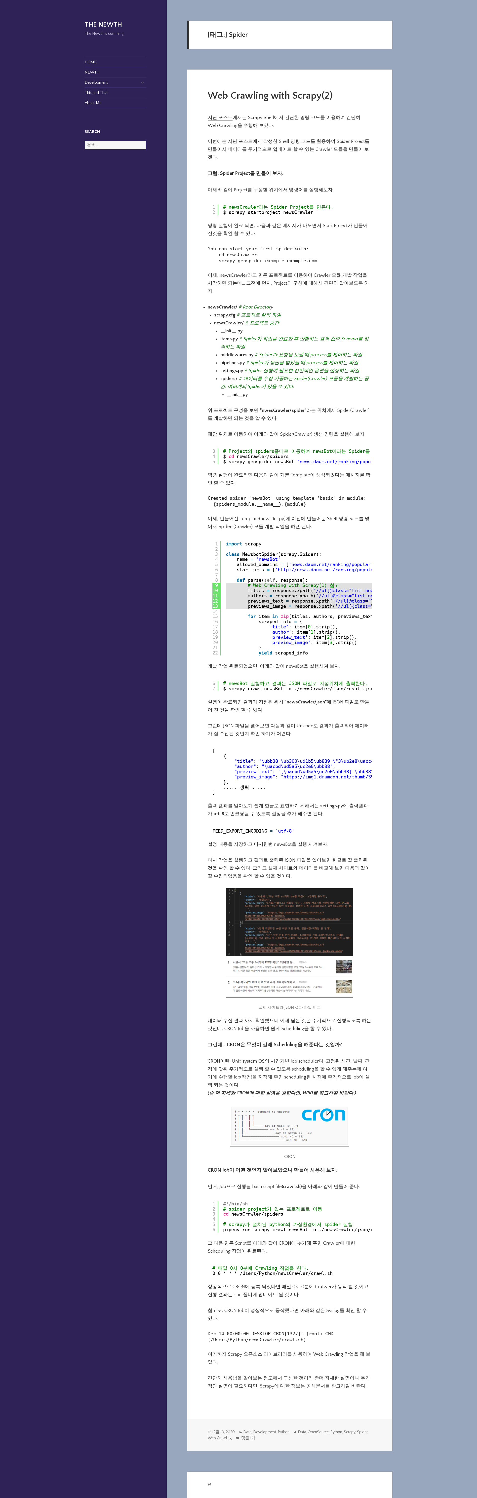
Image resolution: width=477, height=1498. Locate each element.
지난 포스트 (220, 117)
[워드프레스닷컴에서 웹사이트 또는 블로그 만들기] (209, 1485)
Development (96, 82)
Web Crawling (220, 1438)
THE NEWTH (103, 24)
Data (247, 1432)
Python (283, 1432)
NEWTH (92, 72)
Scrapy (349, 1432)
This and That (96, 92)
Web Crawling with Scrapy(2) (270, 95)
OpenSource (318, 1432)
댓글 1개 (247, 1438)
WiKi (308, 1093)
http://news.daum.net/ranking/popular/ (328, 569)
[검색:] (115, 145)
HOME (90, 62)
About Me (93, 103)
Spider (362, 1432)
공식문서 (315, 1386)
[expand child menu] (142, 82)
